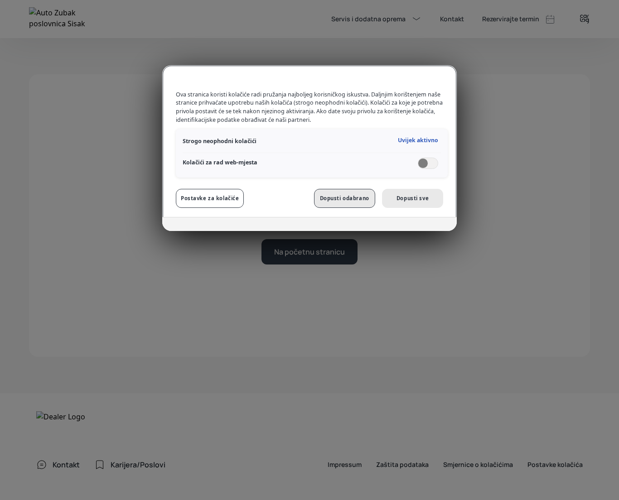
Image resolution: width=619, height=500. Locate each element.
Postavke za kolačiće (210, 198)
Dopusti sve (413, 198)
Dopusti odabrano (344, 198)
